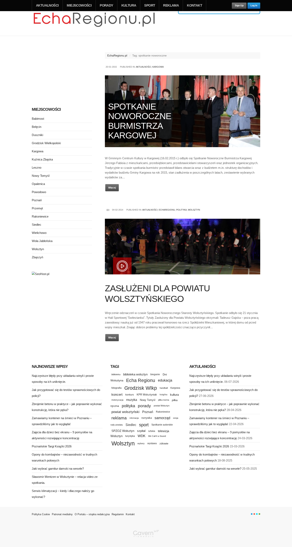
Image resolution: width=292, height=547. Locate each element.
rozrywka (146, 417)
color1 (251, 514)
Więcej (112, 187)
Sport (149, 5)
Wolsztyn (194, 210)
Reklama (171, 5)
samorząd (162, 418)
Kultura (128, 5)
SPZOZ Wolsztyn (122, 430)
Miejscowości (79, 5)
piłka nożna (163, 400)
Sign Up (239, 5)
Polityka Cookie (41, 514)
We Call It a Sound (157, 436)
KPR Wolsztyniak (147, 394)
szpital (141, 430)
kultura (174, 394)
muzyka (131, 399)
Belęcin (36, 126)
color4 (259, 514)
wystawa (152, 443)
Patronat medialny (62, 514)
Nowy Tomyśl (40, 175)
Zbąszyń (37, 257)
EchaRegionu (167, 210)
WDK (141, 436)
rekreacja (134, 418)
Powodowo (39, 192)
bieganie (155, 374)
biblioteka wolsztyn (135, 374)
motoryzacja (117, 400)
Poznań (37, 200)
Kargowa (158, 67)
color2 (254, 514)
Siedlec (36, 224)
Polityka (181, 210)
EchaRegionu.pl (117, 55)
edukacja (165, 380)
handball (164, 388)
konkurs (129, 394)
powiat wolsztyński (125, 412)
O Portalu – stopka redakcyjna (92, 514)
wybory (141, 443)
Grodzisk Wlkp (140, 388)
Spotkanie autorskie (162, 424)
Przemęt (37, 208)
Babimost (38, 118)
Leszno (36, 167)
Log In (253, 5)
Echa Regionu (140, 380)
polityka (128, 406)
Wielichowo (39, 232)
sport (144, 424)
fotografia (116, 388)
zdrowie (164, 443)
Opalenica (38, 184)
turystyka (130, 436)
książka (163, 394)
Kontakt (194, 5)
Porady (106, 5)
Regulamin (118, 514)
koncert (117, 394)
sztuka (151, 431)
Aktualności (47, 5)
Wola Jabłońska (42, 241)
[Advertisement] (62, 71)
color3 (257, 514)
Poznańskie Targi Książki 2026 (52, 446)
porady (144, 405)
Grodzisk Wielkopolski (46, 143)
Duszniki (37, 135)
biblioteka (115, 374)
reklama (119, 418)
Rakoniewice (40, 216)
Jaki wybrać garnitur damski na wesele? (58, 468)
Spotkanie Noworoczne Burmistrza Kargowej (139, 121)
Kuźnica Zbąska (42, 159)
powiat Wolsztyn (161, 405)
